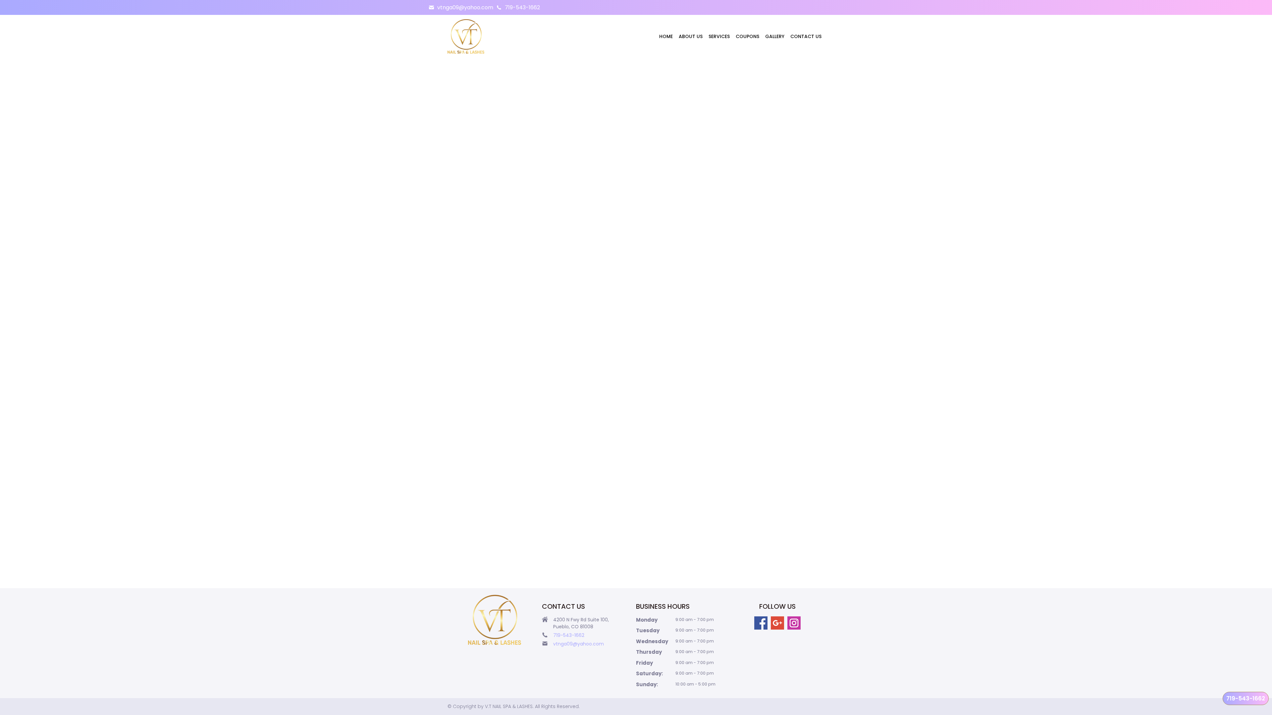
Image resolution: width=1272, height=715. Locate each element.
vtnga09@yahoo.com (465, 7)
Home (666, 36)
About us (691, 36)
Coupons (747, 36)
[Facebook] (761, 623)
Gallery (774, 36)
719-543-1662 (522, 7)
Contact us (806, 36)
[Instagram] (794, 623)
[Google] (777, 623)
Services (719, 36)
